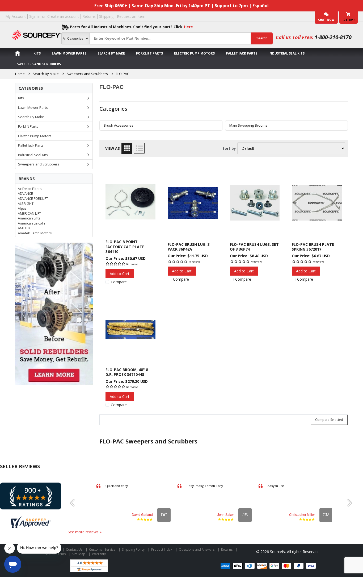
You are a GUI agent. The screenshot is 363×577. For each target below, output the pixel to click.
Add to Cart (119, 273)
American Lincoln (31, 223)
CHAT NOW (326, 20)
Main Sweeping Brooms (248, 125)
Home (20, 73)
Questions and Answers (196, 549)
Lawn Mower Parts (69, 53)
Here (188, 26)
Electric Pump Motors (194, 53)
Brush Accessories (118, 125)
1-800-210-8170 (333, 37)
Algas (22, 208)
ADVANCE (25, 193)
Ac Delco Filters (30, 188)
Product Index (161, 549)
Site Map (78, 554)
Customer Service (102, 549)
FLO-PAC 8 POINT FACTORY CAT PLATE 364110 (124, 246)
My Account (15, 16)
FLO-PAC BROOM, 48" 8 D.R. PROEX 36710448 (126, 372)
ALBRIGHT (25, 203)
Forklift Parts (149, 53)
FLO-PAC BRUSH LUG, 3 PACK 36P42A (189, 247)
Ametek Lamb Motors (35, 233)
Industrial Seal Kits (286, 53)
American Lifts (29, 218)
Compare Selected (329, 419)
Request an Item (131, 16)
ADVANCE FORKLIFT (33, 198)
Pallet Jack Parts (241, 53)
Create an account (63, 16)
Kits (37, 53)
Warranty (99, 554)
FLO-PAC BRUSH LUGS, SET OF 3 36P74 (254, 247)
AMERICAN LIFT (29, 213)
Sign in (34, 16)
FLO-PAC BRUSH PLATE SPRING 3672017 (313, 247)
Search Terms (55, 554)
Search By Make (111, 53)
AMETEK (24, 228)
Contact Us (74, 549)
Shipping (106, 16)
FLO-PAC (122, 73)
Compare (119, 282)
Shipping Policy (133, 549)
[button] (74, 502)
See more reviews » (85, 531)
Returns (89, 16)
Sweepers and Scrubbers (39, 64)
